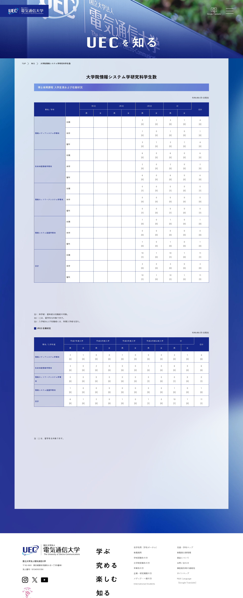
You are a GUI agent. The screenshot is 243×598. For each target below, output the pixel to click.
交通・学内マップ (185, 547)
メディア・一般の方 (143, 578)
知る (33, 63)
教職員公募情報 (184, 552)
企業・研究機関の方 (143, 573)
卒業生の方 (139, 568)
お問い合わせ (183, 563)
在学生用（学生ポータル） (146, 547)
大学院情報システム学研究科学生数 (55, 63)
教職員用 (138, 552)
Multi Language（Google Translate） (187, 580)
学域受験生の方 (141, 557)
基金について (183, 557)
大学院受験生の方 (142, 563)
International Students (144, 583)
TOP (24, 63)
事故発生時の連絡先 (186, 568)
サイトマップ (183, 573)
